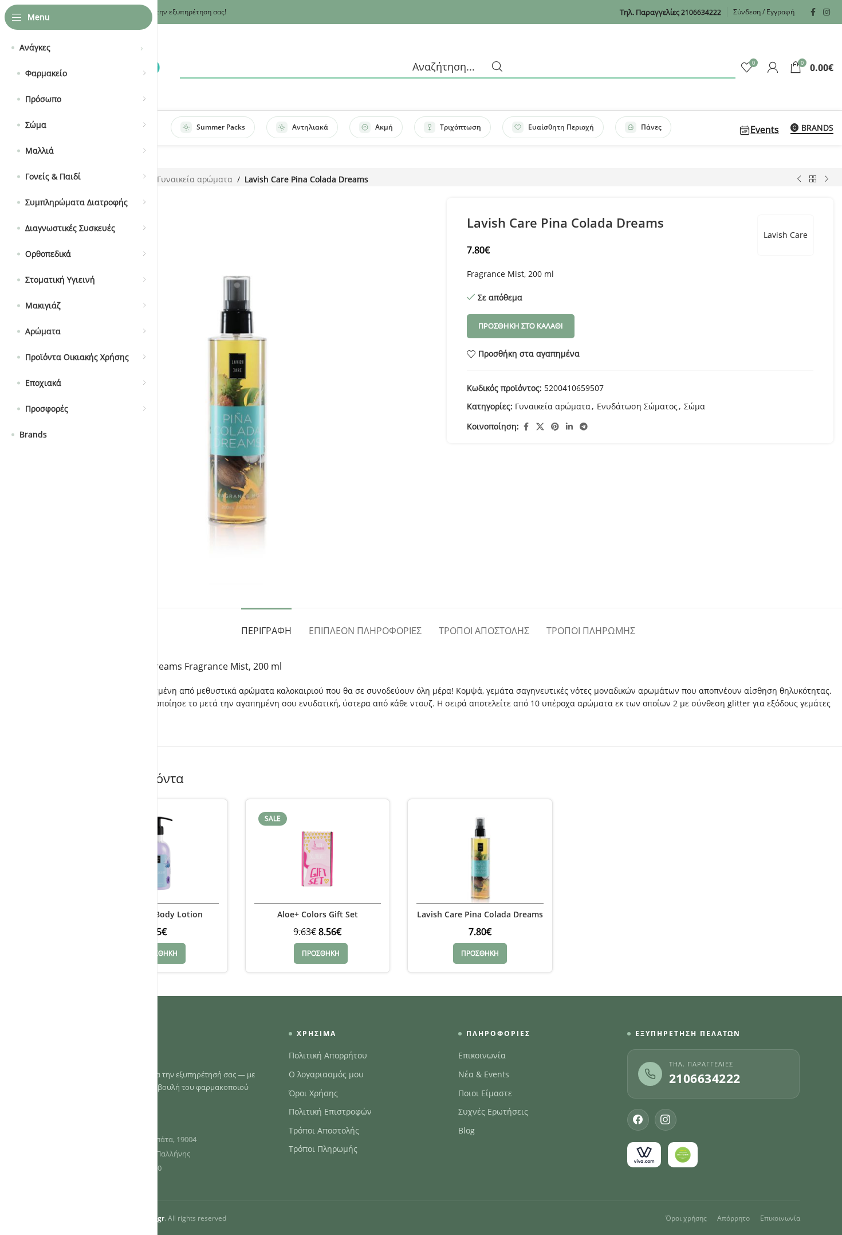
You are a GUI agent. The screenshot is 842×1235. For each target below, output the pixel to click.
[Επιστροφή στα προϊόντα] (813, 179)
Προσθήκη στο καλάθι (520, 326)
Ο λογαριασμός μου (326, 1074)
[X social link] (540, 427)
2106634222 (705, 1078)
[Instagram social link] (826, 12)
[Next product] (826, 179)
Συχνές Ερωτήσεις (493, 1112)
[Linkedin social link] (569, 427)
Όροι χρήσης (686, 1218)
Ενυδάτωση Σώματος (637, 406)
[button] (159, 953)
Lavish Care (786, 234)
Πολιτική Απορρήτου (328, 1055)
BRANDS (817, 128)
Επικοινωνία (482, 1055)
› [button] (141, 47)
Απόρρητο (733, 1218)
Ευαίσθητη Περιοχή (561, 127)
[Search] (457, 67)
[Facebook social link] (813, 12)
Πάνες (651, 127)
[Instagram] (665, 1120)
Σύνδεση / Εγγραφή (763, 12)
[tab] (266, 625)
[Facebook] (638, 1120)
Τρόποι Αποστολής (324, 1130)
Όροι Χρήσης (313, 1093)
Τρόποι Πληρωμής (323, 1149)
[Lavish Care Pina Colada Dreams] (480, 855)
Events (764, 129)
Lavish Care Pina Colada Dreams (480, 914)
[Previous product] (799, 179)
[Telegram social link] (583, 427)
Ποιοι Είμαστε (485, 1093)
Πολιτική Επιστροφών (330, 1112)
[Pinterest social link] (555, 427)
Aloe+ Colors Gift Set (317, 914)
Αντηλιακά (310, 127)
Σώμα (694, 406)
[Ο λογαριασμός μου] (772, 67)
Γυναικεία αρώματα (195, 179)
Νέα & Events (483, 1074)
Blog (466, 1130)
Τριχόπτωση (460, 127)
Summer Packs (220, 127)
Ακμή (384, 127)
